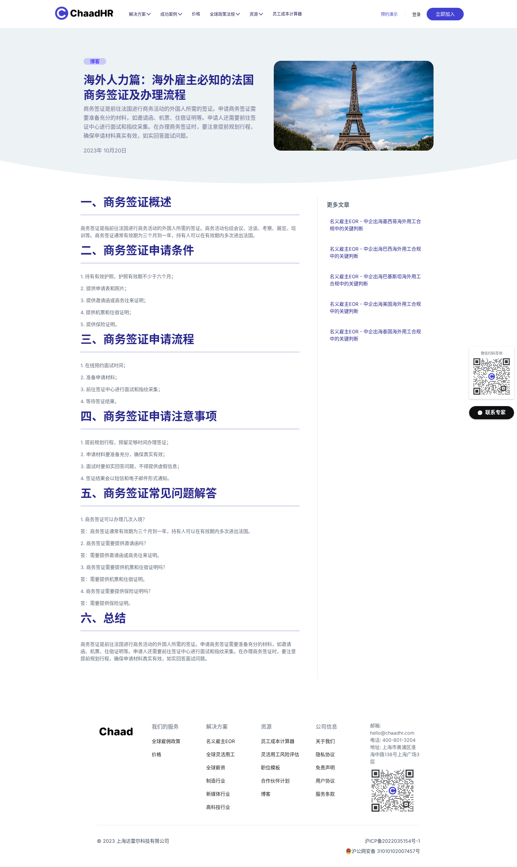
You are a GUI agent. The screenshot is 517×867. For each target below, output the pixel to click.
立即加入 (445, 14)
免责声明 (325, 768)
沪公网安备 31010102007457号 (386, 851)
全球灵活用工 (220, 754)
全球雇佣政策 (166, 741)
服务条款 (325, 794)
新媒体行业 (218, 794)
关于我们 (325, 741)
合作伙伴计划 (275, 781)
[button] (140, 14)
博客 (265, 794)
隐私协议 (325, 754)
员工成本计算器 (287, 13)
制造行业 (215, 781)
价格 (196, 13)
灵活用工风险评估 (280, 754)
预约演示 (389, 13)
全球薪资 (215, 768)
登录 (416, 14)
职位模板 (270, 768)
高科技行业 (218, 807)
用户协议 (325, 781)
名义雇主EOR (220, 741)
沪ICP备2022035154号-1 (392, 841)
